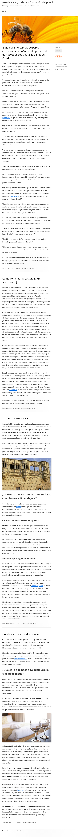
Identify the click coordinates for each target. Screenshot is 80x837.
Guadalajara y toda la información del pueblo (28, 2)
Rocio (19, 624)
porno (18, 507)
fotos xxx (20, 790)
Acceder (57, 62)
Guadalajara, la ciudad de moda (20, 634)
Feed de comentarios (61, 67)
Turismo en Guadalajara (16, 418)
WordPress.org (59, 69)
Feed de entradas (60, 64)
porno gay (6, 118)
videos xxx (13, 390)
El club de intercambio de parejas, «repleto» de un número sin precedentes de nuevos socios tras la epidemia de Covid (25, 53)
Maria (18, 268)
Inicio (4, 11)
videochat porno (37, 586)
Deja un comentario (29, 268)
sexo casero (15, 196)
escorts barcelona (20, 659)
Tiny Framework (11, 830)
